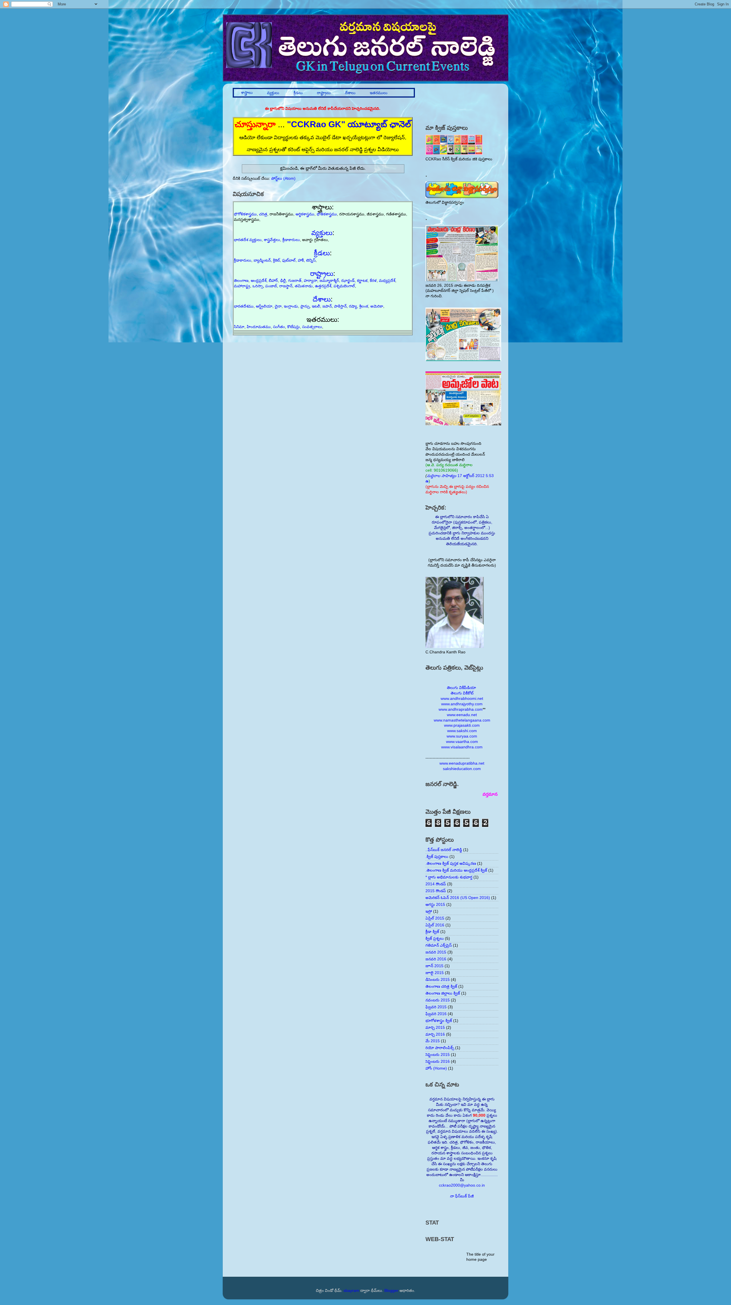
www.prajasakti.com (462, 725)
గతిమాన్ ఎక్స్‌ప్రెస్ (438, 945)
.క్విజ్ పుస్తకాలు (436, 856)
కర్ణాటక (362, 280)
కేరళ (373, 280)
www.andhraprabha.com (461, 709)
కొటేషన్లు (293, 327)
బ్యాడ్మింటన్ (262, 260)
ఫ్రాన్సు (305, 306)
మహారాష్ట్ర (242, 286)
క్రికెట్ (276, 260)
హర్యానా (310, 280)
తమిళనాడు (304, 286)
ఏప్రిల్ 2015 (434, 918)
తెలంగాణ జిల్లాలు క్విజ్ (442, 993)
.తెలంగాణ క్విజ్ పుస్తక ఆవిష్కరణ (450, 863)
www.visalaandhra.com (462, 747)
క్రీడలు (298, 93)
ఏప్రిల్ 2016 (434, 925)
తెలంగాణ (241, 280)
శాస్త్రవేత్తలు (272, 240)
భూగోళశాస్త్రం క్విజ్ (438, 1021)
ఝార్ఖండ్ (348, 280)
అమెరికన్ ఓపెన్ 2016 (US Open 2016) (457, 898)
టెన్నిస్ (311, 260)
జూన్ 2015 (434, 966)
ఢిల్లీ (283, 280)
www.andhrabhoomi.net (462, 698)
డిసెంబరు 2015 (437, 979)
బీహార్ (273, 280)
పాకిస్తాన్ (340, 306)
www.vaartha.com (462, 742)
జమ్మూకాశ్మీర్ (329, 280)
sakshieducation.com (462, 769)
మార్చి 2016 (435, 1034)
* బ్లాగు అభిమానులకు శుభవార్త (448, 877)
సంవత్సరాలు (312, 327)
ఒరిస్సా (257, 286)
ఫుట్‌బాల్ (289, 260)
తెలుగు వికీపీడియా (461, 688)
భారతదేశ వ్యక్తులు (248, 240)
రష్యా (353, 306)
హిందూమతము (259, 327)
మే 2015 (432, 1041)
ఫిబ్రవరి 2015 (436, 1007)
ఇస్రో (428, 911)
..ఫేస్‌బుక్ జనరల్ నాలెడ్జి (443, 850)
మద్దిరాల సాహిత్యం (441, 476)
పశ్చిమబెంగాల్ (344, 286)
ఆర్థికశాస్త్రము (305, 214)
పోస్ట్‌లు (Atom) (283, 178)
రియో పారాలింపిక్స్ (439, 1048)
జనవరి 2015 (435, 952)
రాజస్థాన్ (285, 286)
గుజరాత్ (295, 280)
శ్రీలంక (363, 306)
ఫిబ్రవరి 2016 (436, 1014)
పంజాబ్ (271, 286)
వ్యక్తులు (273, 93)
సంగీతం (279, 327)
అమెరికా (376, 306)
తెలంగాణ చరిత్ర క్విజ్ (441, 986)
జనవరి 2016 (435, 959)
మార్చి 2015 (435, 1027)
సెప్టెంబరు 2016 (437, 1061)
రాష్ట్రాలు (324, 93)
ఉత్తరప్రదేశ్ (323, 286)
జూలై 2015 (434, 973)
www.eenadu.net (462, 715)
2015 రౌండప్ (435, 891)
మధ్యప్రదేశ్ (387, 280)
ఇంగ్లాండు (291, 306)
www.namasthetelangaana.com (462, 720)
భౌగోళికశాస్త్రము (245, 214)
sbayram (351, 1290)
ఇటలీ (316, 306)
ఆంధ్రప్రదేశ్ (258, 280)
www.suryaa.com (462, 736)
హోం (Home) (436, 1068)
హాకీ (301, 260)
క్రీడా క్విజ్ (432, 932)
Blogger (391, 1290)
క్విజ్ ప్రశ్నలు (434, 938)
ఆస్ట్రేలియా (264, 306)
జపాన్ (327, 306)
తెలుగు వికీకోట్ (462, 693)
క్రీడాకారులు (291, 240)
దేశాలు (350, 93)
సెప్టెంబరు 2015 (437, 1055)
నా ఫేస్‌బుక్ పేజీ (462, 1196)
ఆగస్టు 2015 (435, 904)
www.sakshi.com (462, 731)
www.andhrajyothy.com (462, 704)
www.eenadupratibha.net (461, 763)
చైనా (278, 306)
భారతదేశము (244, 306)
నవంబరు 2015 (437, 1000)
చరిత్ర (263, 214)
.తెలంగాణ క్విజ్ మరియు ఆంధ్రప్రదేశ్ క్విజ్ (456, 870)
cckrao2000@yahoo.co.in (462, 1185)
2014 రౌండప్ (435, 884)
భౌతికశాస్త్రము (327, 214)
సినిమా (239, 327)
